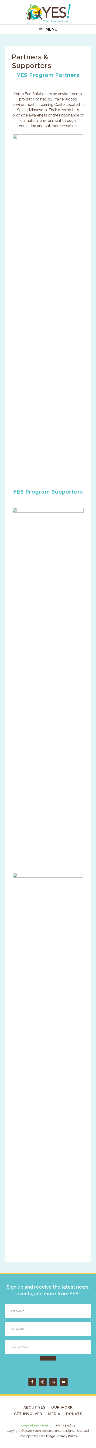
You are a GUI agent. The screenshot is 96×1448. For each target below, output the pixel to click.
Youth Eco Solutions (48, 12)
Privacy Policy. (67, 1436)
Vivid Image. (47, 1436)
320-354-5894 (64, 1425)
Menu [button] (51, 29)
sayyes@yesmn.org (36, 1425)
